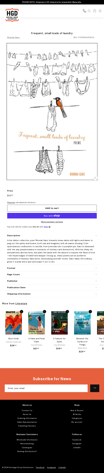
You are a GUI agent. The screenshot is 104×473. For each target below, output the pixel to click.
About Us (27, 414)
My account (76, 422)
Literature (21, 303)
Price (10, 190)
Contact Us (27, 410)
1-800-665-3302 (84, 10)
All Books (77, 414)
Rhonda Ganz (13, 37)
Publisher (12, 281)
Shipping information (19, 293)
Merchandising (27, 443)
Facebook (76, 440)
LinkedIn (77, 447)
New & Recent (77, 410)
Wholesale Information (27, 440)
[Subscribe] (94, 388)
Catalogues (27, 447)
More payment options (52, 222)
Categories (77, 418)
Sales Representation (27, 422)
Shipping (11, 202)
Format (11, 268)
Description (13, 235)
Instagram (77, 443)
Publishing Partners (27, 426)
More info (76, 2)
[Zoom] (95, 178)
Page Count (13, 274)
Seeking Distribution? (27, 451)
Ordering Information (27, 418)
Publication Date (16, 287)
